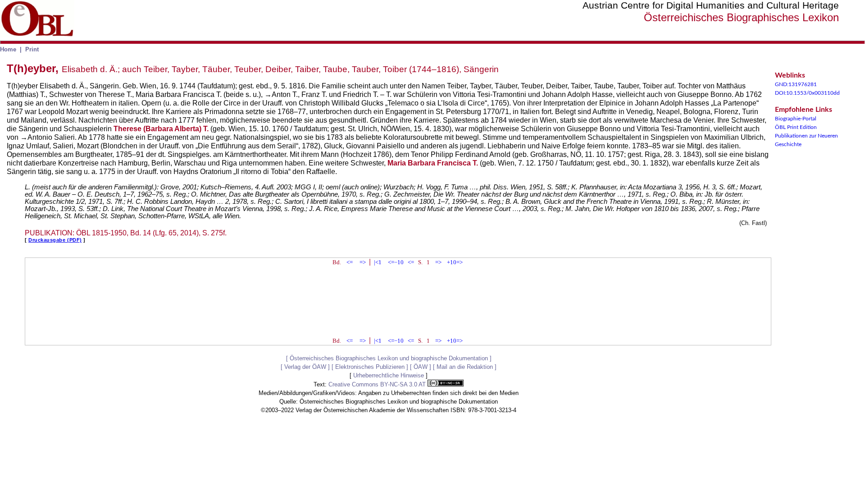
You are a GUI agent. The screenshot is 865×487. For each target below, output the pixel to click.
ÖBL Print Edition (796, 127)
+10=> (455, 262)
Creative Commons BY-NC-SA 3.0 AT (378, 384)
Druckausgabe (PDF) (55, 240)
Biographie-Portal (795, 118)
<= (349, 262)
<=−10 (396, 262)
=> (363, 262)
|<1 (378, 262)
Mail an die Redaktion (465, 366)
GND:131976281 (796, 84)
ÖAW (421, 366)
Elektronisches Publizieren (370, 366)
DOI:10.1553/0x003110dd (807, 93)
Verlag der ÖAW (305, 366)
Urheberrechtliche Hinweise (388, 375)
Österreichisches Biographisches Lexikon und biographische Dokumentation (389, 358)
